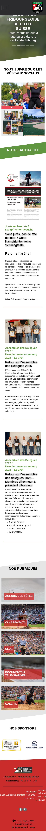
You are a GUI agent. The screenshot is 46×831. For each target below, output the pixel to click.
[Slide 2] (23, 45)
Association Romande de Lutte (31, 794)
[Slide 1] (18, 45)
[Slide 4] (32, 45)
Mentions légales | (24, 824)
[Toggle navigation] (4, 7)
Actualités (11, 795)
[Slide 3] (27, 45)
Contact (21, 795)
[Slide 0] (14, 45)
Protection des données (23, 827)
